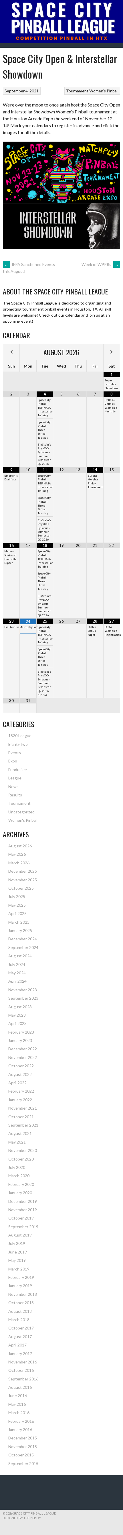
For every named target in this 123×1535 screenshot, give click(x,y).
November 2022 (22, 1057)
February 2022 (21, 1091)
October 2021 (21, 1116)
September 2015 (23, 1463)
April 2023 (17, 1023)
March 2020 (18, 1175)
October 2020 (21, 1159)
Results (15, 794)
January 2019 (20, 1285)
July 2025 (16, 896)
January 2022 (20, 1099)
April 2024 (17, 981)
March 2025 (18, 922)
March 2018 (18, 1319)
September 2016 (23, 1378)
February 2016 (21, 1421)
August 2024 (20, 955)
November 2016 (22, 1361)
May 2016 (17, 1404)
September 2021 (23, 1125)
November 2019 (22, 1209)
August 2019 (20, 1234)
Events (14, 752)
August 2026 (20, 845)
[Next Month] (112, 352)
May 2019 (17, 1260)
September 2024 (23, 947)
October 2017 (21, 1327)
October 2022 (21, 1065)
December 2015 (22, 1437)
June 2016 (17, 1395)
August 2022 (20, 1074)
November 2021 (22, 1108)
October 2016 (21, 1370)
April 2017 (17, 1344)
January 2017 (20, 1353)
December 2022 (22, 1048)
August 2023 (20, 1006)
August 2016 (20, 1387)
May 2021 (17, 1142)
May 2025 (17, 905)
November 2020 (22, 1150)
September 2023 (23, 998)
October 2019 (21, 1218)
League (14, 777)
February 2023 (21, 1032)
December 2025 (22, 871)
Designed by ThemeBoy (22, 1518)
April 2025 (17, 913)
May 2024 (17, 972)
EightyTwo (18, 744)
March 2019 (18, 1268)
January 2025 (20, 930)
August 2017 (20, 1336)
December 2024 (22, 938)
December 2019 (22, 1201)
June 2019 (17, 1251)
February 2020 (21, 1184)
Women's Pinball (103, 90)
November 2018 (22, 1294)
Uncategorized (21, 811)
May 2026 (17, 854)
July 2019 (16, 1243)
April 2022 (17, 1082)
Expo (12, 760)
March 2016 (18, 1412)
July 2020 (16, 1167)
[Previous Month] (11, 352)
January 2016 (20, 1429)
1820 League (19, 735)
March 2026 (18, 862)
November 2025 (22, 879)
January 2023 (20, 1040)
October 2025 (21, 888)
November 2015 (22, 1446)
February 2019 (21, 1277)
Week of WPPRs (100, 264)
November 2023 (22, 989)
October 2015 (21, 1454)
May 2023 (17, 1015)
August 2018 (20, 1311)
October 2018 (21, 1302)
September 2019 (23, 1226)
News (13, 786)
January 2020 (20, 1192)
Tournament (77, 90)
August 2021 (20, 1133)
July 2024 (16, 964)
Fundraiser (17, 769)
